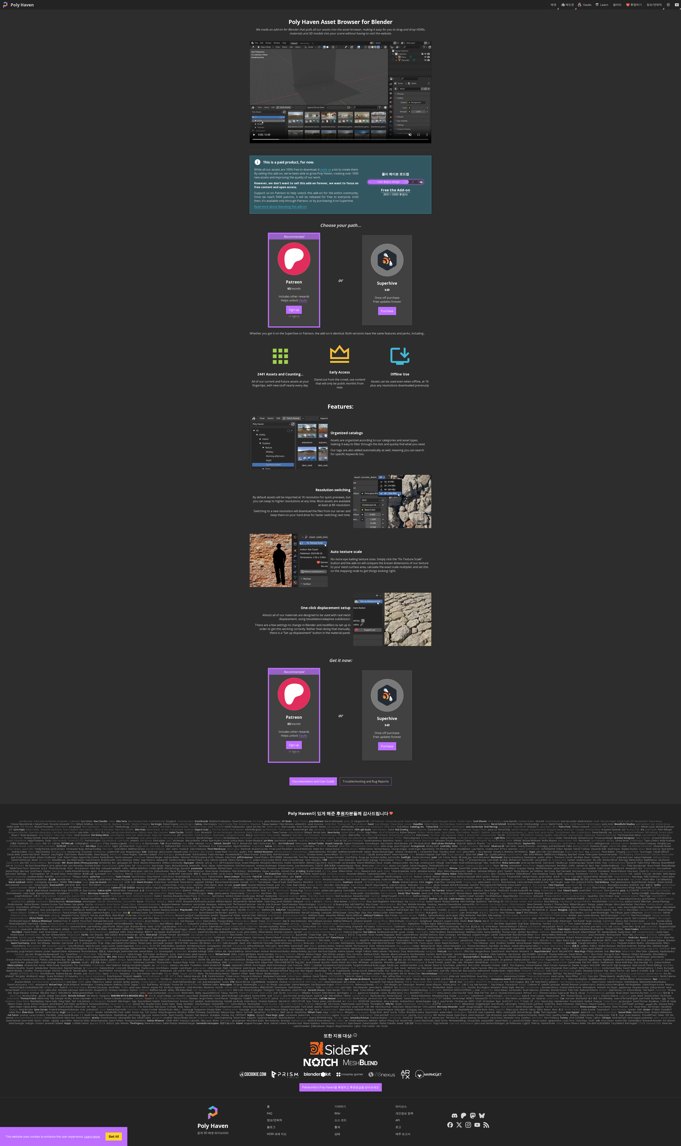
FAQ (269, 1113)
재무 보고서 (402, 1134)
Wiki (337, 1113)
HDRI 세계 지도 (277, 1134)
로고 (398, 1127)
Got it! (114, 1136)
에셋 (553, 5)
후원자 (342, 813)
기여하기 (340, 1106)
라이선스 (401, 1106)
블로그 (271, 1127)
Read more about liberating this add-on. (280, 207)
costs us (325, 169)
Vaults (303, 300)
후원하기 (636, 5)
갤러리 (617, 5)
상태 (337, 1134)
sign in (295, 316)
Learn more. (92, 1137)
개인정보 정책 (404, 1113)
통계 (337, 1127)
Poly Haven (22, 5)
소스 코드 (340, 1120)
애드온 (570, 5)
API (397, 1120)
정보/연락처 (654, 5)
